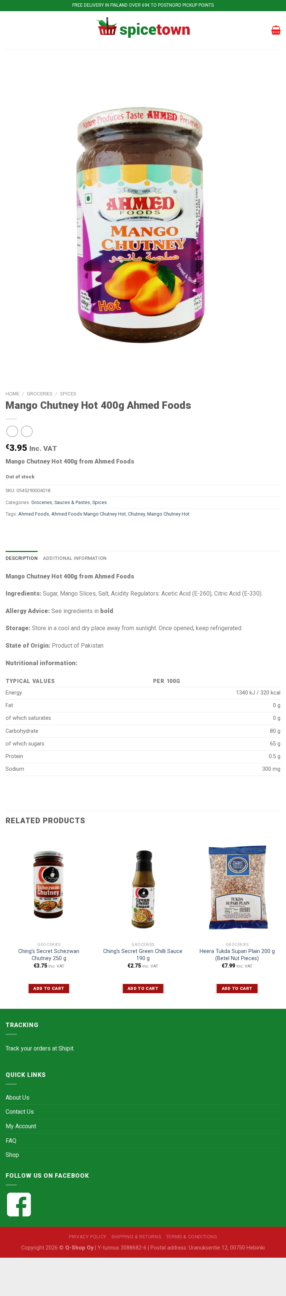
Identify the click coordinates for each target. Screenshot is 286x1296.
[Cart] (275, 30)
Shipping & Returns (136, 1236)
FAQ (11, 1140)
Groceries (40, 394)
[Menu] (10, 30)
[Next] (280, 921)
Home (12, 394)
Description (22, 558)
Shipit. (66, 1048)
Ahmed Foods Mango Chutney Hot (88, 514)
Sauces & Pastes (72, 502)
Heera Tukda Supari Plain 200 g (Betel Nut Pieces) (237, 955)
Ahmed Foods (33, 514)
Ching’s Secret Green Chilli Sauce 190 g (142, 955)
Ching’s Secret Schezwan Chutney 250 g (48, 955)
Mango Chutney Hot (168, 514)
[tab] (22, 558)
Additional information (75, 558)
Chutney (136, 514)
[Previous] (6, 921)
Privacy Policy (88, 1236)
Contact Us (20, 1111)
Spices (68, 394)
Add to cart (49, 988)
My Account (21, 1126)
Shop (12, 1154)
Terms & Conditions (191, 1236)
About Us (17, 1097)
